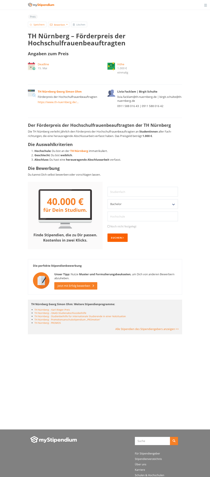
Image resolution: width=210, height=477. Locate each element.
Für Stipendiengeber (147, 453)
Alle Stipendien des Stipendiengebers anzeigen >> (147, 329)
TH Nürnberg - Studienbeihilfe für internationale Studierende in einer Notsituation (80, 316)
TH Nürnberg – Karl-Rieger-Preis (52, 309)
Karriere (140, 470)
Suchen (116, 237)
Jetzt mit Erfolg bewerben (74, 286)
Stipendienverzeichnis (148, 459)
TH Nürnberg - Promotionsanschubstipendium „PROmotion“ (67, 319)
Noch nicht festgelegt (123, 226)
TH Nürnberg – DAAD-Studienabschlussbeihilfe (60, 313)
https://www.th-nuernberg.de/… (58, 102)
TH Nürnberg (79, 151)
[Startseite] (53, 439)
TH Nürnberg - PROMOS (47, 322)
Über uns (140, 464)
